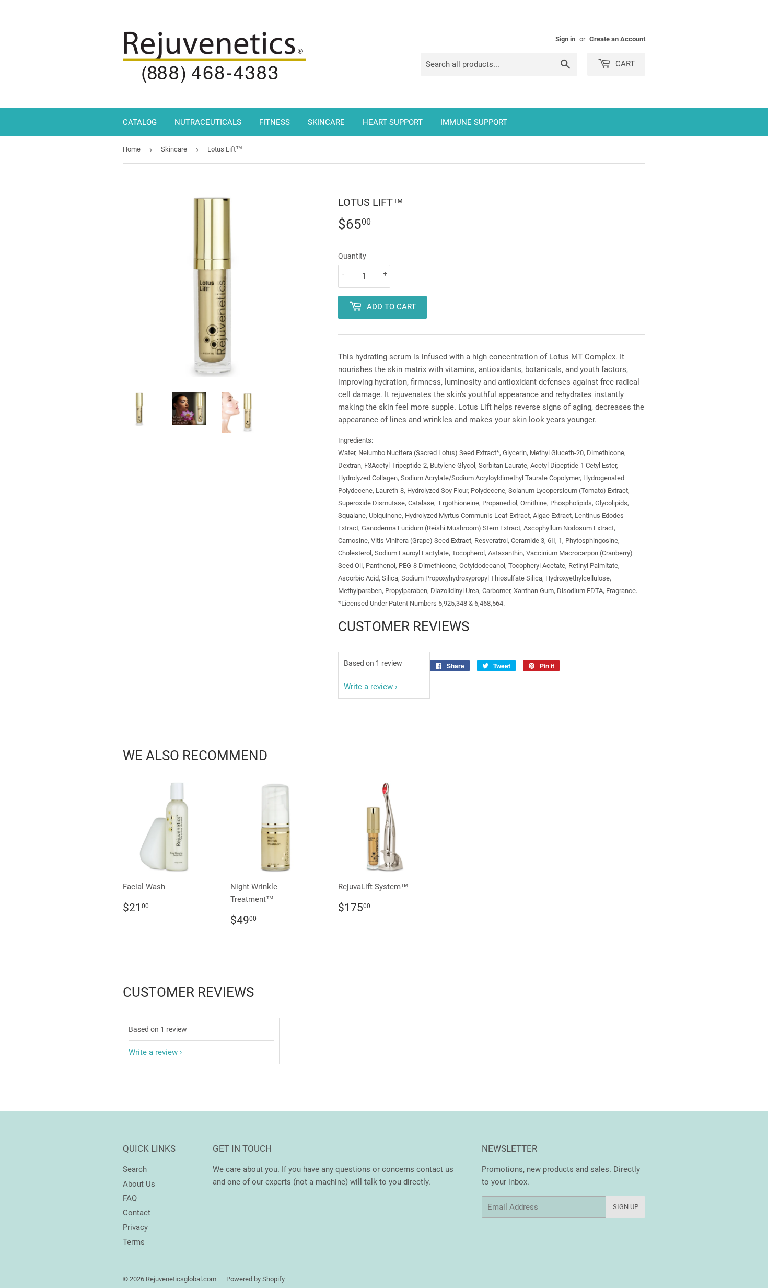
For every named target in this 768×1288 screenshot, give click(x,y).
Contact (136, 1212)
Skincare (326, 122)
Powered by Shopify (255, 1279)
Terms (134, 1242)
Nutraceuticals (207, 122)
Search (135, 1169)
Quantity (352, 256)
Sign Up (625, 1207)
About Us (139, 1184)
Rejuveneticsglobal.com (181, 1279)
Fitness (274, 122)
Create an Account (617, 39)
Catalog (140, 122)
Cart (624, 63)
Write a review (368, 686)
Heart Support (393, 122)
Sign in (565, 39)
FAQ (130, 1198)
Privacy (135, 1227)
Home (132, 149)
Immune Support (473, 122)
